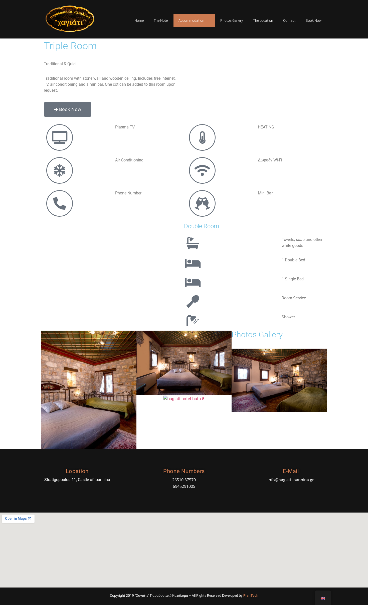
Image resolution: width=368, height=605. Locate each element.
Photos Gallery (231, 20)
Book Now (314, 20)
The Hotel (161, 20)
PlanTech (250, 596)
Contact (289, 20)
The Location (263, 20)
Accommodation (191, 20)
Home (139, 20)
